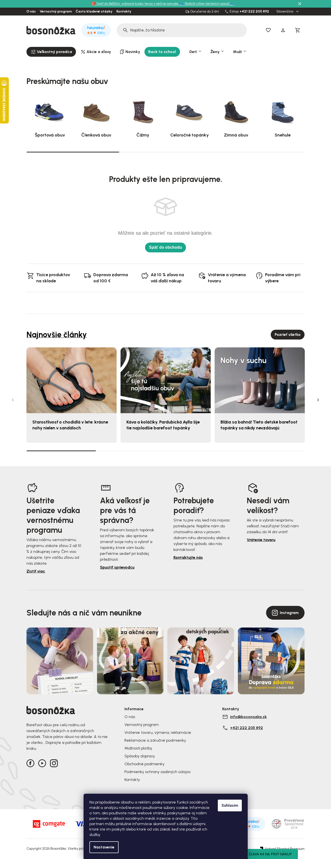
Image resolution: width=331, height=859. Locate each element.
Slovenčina (285, 12)
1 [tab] (72, 151)
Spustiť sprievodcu (117, 567)
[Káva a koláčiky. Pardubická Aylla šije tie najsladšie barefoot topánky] (166, 380)
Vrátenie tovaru (261, 539)
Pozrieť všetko (288, 334)
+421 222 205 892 (254, 12)
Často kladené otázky (94, 12)
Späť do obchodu (165, 247)
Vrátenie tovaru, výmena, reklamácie (157, 732)
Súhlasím (229, 805)
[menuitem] (51, 52)
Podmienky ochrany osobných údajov (157, 771)
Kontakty (123, 12)
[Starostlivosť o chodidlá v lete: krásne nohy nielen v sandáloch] (71, 380)
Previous (13, 400)
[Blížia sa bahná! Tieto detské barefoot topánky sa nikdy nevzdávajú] (260, 380)
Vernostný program (56, 12)
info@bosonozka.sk (248, 716)
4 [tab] (270, 450)
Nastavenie (104, 847)
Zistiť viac (35, 571)
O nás (31, 12)
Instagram (289, 612)
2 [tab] (165, 152)
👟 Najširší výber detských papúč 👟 (207, 3)
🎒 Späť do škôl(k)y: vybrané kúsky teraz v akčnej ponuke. (135, 3)
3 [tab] (258, 152)
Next (318, 400)
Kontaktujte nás (188, 557)
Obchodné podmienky (144, 764)
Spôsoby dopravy (139, 756)
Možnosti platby (138, 748)
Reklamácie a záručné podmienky (155, 740)
